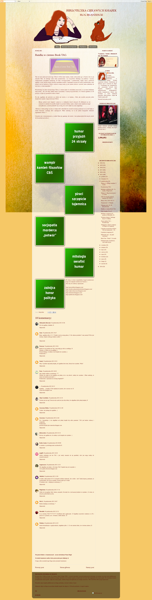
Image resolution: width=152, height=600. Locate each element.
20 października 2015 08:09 (54, 443)
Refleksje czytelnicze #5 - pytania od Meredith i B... (108, 214)
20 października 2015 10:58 (51, 453)
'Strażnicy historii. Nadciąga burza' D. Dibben (108, 218)
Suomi (86, 77)
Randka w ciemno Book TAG (108, 209)
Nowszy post (39, 567)
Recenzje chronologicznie (69, 46)
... (39, 386)
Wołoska (41, 523)
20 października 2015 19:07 (50, 501)
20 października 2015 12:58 (51, 476)
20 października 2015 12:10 (53, 464)
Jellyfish (41, 476)
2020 (101, 163)
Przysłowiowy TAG (106, 187)
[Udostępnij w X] (52, 312)
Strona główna (65, 567)
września (103, 245)
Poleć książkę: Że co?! (106, 211)
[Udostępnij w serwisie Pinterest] (55, 312)
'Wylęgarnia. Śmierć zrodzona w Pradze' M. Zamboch (108, 225)
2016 (101, 172)
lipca (102, 249)
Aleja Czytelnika (43, 398)
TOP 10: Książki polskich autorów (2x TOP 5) (107, 197)
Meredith (41, 511)
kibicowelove (42, 433)
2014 (101, 266)
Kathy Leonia (43, 443)
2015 (101, 174)
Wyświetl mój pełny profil (104, 99)
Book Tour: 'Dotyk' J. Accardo (108, 238)
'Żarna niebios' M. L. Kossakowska (106, 221)
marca (103, 259)
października (104, 181)
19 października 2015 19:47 (50, 332)
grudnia (103, 176)
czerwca (103, 252)
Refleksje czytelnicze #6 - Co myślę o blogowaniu (108, 190)
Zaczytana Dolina (44, 408)
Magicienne (42, 489)
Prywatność (93, 46)
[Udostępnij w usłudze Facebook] (53, 312)
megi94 (41, 453)
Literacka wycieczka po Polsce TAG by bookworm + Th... (108, 229)
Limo (40, 332)
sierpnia (103, 247)
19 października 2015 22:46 (52, 418)
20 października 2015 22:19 (51, 523)
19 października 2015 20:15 (48, 386)
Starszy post (90, 567)
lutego (103, 261)
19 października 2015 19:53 (50, 361)
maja (102, 254)
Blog (57, 46)
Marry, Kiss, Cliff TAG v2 (107, 200)
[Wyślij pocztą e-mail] (48, 312)
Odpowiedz (42, 327)
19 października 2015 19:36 (58, 323)
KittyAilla (111, 73)
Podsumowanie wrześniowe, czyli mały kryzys (108, 241)
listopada (103, 179)
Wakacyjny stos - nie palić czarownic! (107, 235)
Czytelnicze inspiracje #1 (107, 232)
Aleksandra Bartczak (45, 323)
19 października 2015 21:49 (56, 408)
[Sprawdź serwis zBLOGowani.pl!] (97, 593)
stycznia (103, 263)
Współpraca (83, 46)
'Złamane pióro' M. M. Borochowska (106, 206)
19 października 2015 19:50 (51, 346)
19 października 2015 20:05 (50, 371)
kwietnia (103, 256)
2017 (101, 170)
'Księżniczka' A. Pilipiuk (107, 203)
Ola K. (41, 501)
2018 (101, 167)
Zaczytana (42, 418)
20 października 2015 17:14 (53, 489)
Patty (40, 371)
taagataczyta (42, 464)
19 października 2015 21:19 (56, 398)
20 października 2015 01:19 (54, 433)
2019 (101, 165)
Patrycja (41, 346)
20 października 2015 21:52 (52, 511)
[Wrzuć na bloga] (50, 312)
